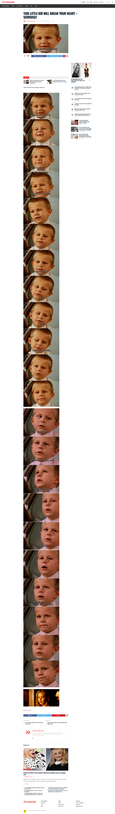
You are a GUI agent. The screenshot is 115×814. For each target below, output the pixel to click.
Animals (27, 6)
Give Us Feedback (79, 802)
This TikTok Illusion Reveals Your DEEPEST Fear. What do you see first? (60, 81)
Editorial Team (79, 806)
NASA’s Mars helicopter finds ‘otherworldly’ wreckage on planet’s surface (82, 109)
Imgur (29, 710)
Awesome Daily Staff (31, 21)
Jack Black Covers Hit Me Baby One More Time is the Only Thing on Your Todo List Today (58, 791)
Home (24, 9)
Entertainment (5, 6)
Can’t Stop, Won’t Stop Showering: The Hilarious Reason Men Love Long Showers (85, 135)
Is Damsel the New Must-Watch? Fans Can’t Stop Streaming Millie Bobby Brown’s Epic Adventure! (33, 794)
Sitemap (78, 804)
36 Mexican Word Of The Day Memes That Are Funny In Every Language (83, 94)
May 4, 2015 (40, 21)
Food (42, 806)
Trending (43, 802)
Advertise (78, 801)
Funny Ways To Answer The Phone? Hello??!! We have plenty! (83, 104)
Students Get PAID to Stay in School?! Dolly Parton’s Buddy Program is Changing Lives (37, 81)
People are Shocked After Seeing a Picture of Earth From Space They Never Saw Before (83, 114)
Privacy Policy (96, 2)
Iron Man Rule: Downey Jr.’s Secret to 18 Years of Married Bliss (33, 791)
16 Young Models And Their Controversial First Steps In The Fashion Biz (78, 80)
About (88, 2)
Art (31, 6)
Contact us (101, 2)
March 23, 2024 (32, 84)
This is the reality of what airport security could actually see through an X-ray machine (85, 129)
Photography (20, 6)
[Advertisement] (45, 67)
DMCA (91, 2)
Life (42, 804)
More (36, 6)
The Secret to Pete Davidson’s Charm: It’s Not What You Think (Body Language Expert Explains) (57, 788)
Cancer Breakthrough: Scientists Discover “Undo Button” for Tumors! (84, 122)
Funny (13, 6)
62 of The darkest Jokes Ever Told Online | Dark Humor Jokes (83, 99)
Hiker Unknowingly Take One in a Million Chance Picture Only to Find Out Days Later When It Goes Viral (83, 88)
